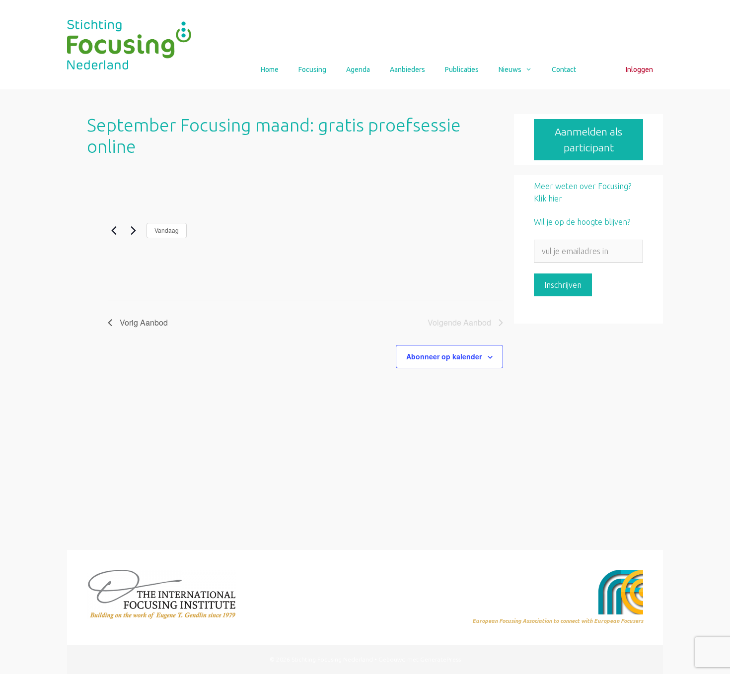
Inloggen (639, 69)
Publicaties (462, 69)
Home (270, 69)
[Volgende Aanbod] (133, 230)
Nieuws (510, 69)
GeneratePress (440, 659)
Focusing (312, 69)
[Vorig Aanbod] (114, 230)
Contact (564, 69)
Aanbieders (407, 69)
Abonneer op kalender (444, 356)
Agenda (358, 69)
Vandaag (166, 230)
